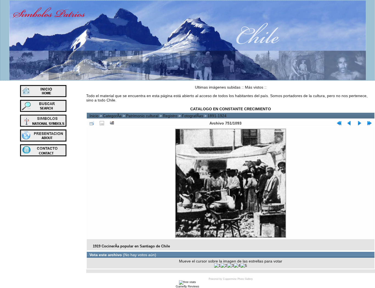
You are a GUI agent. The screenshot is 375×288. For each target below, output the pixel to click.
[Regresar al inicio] (339, 123)
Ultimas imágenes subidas (217, 87)
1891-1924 (217, 116)
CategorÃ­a (112, 116)
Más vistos (254, 87)
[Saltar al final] (369, 123)
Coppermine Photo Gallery (238, 279)
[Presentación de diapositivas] (112, 123)
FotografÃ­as (192, 116)
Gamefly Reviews (187, 286)
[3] (230, 265)
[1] (217, 265)
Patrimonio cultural (142, 116)
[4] (237, 265)
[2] (224, 265)
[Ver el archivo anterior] (349, 123)
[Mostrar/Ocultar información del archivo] (102, 123)
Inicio (94, 116)
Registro (170, 116)
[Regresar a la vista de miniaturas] (92, 123)
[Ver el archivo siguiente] (359, 123)
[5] (243, 265)
